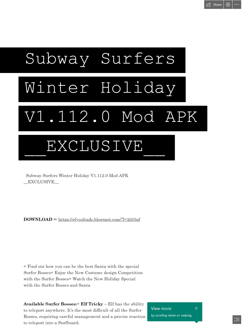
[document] (123, 164)
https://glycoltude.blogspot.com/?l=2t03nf (99, 219)
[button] (213, 4)
